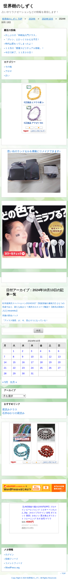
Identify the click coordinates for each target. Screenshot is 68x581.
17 (32, 362)
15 (14, 362)
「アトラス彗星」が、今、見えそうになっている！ (25, 320)
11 (41, 356)
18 (41, 362)
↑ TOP (63, 573)
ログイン (9, 554)
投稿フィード (11, 559)
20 (59, 362)
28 (5, 373)
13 (59, 356)
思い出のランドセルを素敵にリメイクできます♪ (34, 151)
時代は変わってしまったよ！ (19, 43)
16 (23, 362)
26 (50, 368)
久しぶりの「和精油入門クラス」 (21, 35)
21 (5, 368)
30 (23, 373)
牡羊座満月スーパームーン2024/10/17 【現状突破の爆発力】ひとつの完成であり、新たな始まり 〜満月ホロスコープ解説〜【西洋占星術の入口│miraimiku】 (33, 307)
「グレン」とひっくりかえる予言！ (22, 39)
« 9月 (5, 382)
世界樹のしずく (18, 6)
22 (14, 368)
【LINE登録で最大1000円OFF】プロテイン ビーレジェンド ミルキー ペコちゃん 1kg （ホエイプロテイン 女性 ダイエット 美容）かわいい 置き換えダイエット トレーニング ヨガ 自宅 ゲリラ (39, 513)
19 (50, 362)
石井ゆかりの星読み (13, 413)
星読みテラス (9, 409)
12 (50, 356)
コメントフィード (13, 563)
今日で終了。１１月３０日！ (19, 52)
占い (7, 75)
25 (41, 368)
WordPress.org (12, 567)
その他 (8, 67)
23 (23, 368)
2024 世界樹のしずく (31, 578)
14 (5, 362)
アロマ (8, 71)
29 (14, 373)
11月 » (13, 382)
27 (59, 368)
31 (32, 373)
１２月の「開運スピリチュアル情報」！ (24, 48)
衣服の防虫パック (10, 315)
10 (32, 356)
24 (32, 368)
